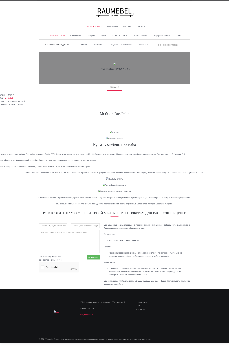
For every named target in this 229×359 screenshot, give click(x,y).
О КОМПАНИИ (141, 302)
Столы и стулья (120, 36)
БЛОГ (138, 306)
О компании (112, 26)
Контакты (140, 26)
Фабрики (127, 26)
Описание (114, 87)
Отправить (93, 257)
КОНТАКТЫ (140, 309)
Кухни (103, 36)
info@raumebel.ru (86, 315)
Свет (179, 36)
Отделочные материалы (122, 45)
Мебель (84, 45)
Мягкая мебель (140, 36)
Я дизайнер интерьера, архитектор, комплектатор (51, 258)
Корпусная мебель (162, 36)
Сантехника (99, 45)
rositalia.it (9, 98)
